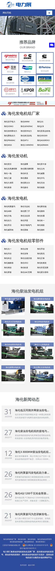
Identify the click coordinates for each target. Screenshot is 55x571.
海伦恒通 (41, 215)
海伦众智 (24, 249)
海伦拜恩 (24, 220)
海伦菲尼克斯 (42, 267)
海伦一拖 (7, 173)
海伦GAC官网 (26, 272)
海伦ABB (7, 211)
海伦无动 (41, 182)
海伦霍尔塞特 (42, 272)
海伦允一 (7, 249)
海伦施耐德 (8, 263)
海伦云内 (41, 168)
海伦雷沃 (7, 164)
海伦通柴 (24, 178)
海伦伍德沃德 (26, 258)
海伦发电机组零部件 (26, 240)
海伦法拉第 (25, 215)
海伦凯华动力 (26, 131)
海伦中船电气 (26, 225)
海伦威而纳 (8, 229)
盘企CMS (31, 565)
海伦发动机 (18, 155)
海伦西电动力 (9, 135)
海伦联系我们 (40, 542)
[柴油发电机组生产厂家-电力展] (18, 4)
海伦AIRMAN (42, 145)
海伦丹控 (7, 253)
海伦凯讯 (41, 253)
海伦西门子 (25, 211)
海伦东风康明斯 (10, 168)
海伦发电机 (18, 198)
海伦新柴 (7, 187)
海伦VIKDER (42, 135)
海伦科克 (24, 173)
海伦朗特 (41, 211)
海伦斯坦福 (41, 206)
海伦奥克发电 (26, 135)
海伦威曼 (41, 173)
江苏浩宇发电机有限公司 (11, 545)
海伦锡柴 (41, 187)
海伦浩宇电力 (9, 121)
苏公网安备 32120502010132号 (36, 545)
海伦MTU (24, 140)
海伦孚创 (41, 249)
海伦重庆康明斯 (27, 168)
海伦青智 (7, 272)
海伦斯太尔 (25, 182)
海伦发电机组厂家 (24, 113)
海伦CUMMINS (27, 145)
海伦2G (40, 121)
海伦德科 (41, 229)
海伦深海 (24, 253)
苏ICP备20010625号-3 (28, 548)
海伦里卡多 (41, 164)
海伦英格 (24, 229)
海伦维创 (7, 267)
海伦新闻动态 (27, 399)
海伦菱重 (24, 164)
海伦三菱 (7, 178)
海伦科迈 (7, 258)
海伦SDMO (8, 126)
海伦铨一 (41, 220)
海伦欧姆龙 (41, 263)
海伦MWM (25, 121)
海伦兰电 (7, 215)
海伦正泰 (41, 258)
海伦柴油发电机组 (27, 291)
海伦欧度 (24, 267)
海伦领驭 (41, 225)
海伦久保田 (8, 182)
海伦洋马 (41, 178)
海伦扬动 (24, 187)
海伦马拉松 (25, 206)
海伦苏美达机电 (43, 131)
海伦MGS (8, 145)
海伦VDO (24, 263)
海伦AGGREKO (43, 140)
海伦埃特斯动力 (10, 131)
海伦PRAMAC (9, 140)
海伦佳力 (7, 220)
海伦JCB (40, 126)
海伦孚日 (7, 225)
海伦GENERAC (27, 126)
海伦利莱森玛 (9, 206)
